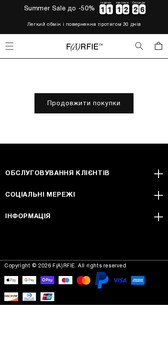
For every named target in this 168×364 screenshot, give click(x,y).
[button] (9, 46)
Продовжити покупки (84, 103)
